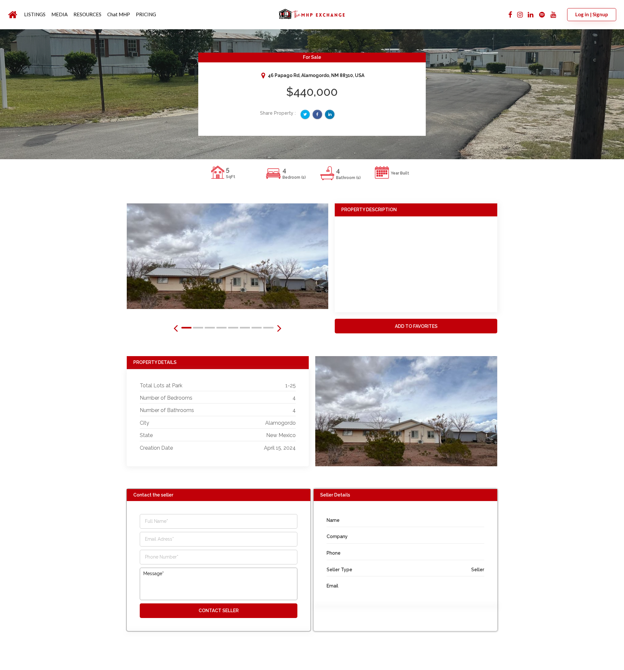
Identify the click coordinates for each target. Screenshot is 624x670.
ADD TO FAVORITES (416, 326)
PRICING (146, 14)
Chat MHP (118, 14)
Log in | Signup (591, 14)
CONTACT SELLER (219, 610)
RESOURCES (87, 14)
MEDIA (59, 14)
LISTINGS (35, 14)
